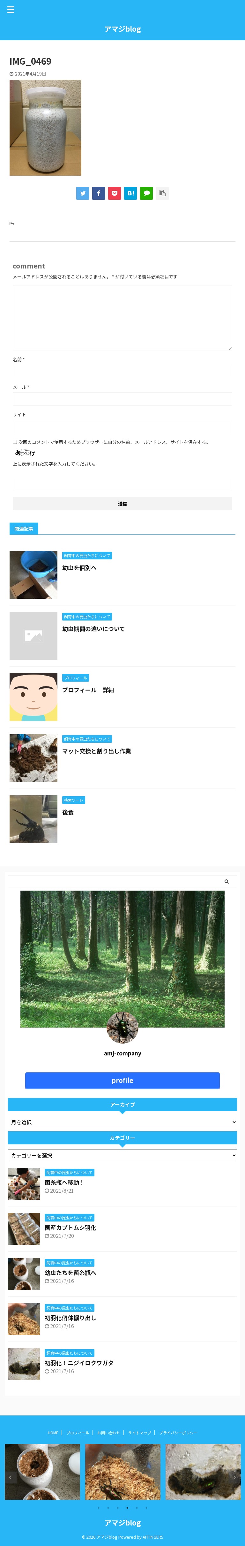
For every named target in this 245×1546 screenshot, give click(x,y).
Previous (11, 1477)
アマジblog (122, 28)
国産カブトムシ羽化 (70, 1227)
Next (234, 1477)
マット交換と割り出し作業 (96, 751)
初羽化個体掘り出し (70, 1317)
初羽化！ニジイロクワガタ (79, 1362)
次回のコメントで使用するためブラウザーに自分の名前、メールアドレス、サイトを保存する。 (115, 442)
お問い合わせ (108, 1432)
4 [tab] (127, 1508)
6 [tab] (146, 1508)
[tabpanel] (42, 1472)
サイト (19, 414)
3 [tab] (118, 1508)
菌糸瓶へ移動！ (65, 1182)
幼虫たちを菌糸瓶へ (70, 1272)
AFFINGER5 (153, 1537)
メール (21, 387)
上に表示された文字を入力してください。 (55, 464)
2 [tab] (108, 1508)
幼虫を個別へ (79, 567)
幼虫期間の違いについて (93, 628)
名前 (19, 359)
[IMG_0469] (130, 193)
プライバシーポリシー (180, 1432)
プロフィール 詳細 (88, 689)
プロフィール (77, 1432)
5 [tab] (137, 1508)
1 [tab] (98, 1508)
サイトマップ (139, 1432)
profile (122, 1080)
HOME (53, 1432)
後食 (68, 812)
